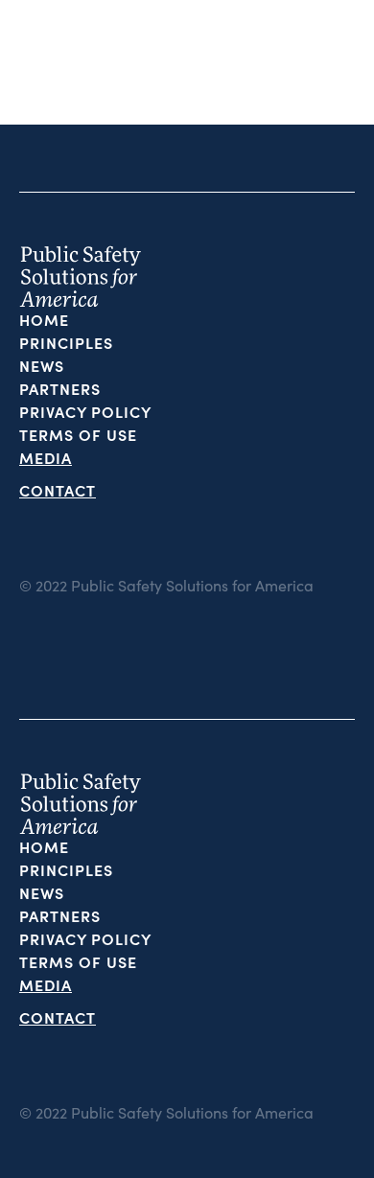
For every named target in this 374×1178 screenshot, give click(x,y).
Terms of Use (78, 434)
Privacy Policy (85, 411)
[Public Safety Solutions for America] (69, 62)
